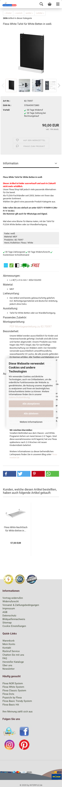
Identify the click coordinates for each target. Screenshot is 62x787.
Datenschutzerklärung (19, 397)
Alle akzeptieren (31, 403)
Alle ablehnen (31, 413)
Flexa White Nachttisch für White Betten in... (15, 529)
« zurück (18, 13)
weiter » (29, 13)
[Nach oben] (53, 782)
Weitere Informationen (31, 422)
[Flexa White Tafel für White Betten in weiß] (31, 53)
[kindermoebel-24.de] (8, 4)
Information (10, 163)
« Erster (8, 13)
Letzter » (40, 13)
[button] (9, 474)
